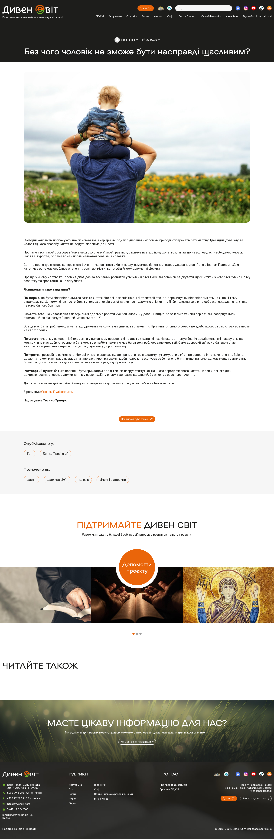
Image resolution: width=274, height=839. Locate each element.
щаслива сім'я (57, 480)
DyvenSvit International (257, 16)
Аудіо (72, 798)
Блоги (145, 16)
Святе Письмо (187, 16)
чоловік (83, 480)
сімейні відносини (112, 480)
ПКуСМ (99, 16)
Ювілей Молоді (210, 16)
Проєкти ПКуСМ (169, 789)
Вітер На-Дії (101, 798)
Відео (72, 803)
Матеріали (231, 16)
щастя (31, 480)
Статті (130, 16)
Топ (29, 454)
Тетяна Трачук (130, 39)
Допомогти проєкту (137, 567)
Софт (170, 16)
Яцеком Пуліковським (57, 392)
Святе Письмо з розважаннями (113, 794)
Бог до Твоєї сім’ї (55, 454)
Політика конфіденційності (19, 828)
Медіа (157, 16)
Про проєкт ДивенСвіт (173, 784)
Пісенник (99, 784)
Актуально (115, 16)
